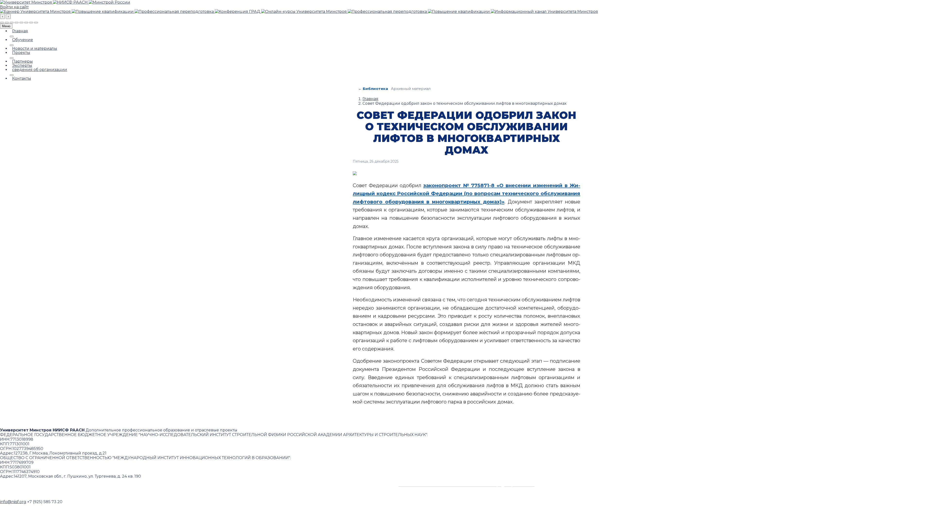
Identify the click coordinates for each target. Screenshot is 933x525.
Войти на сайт (14, 7)
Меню (6, 26)
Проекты (21, 52)
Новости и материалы (34, 48)
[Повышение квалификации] (103, 11)
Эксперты (22, 65)
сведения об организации (39, 69)
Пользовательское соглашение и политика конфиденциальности (467, 484)
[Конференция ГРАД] (238, 11)
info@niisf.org (13, 501)
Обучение (22, 40)
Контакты (21, 78)
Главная (20, 31)
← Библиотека (373, 88)
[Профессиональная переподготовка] (175, 11)
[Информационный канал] (544, 11)
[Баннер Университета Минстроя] (36, 11)
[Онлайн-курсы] (304, 11)
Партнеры (22, 61)
